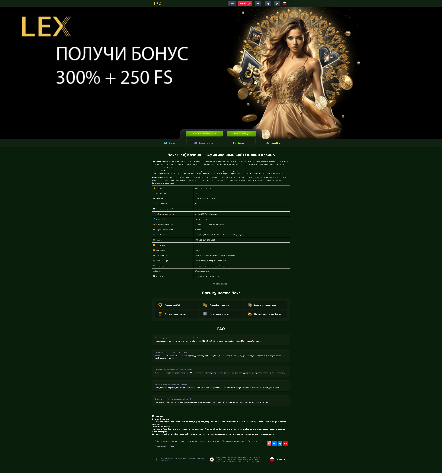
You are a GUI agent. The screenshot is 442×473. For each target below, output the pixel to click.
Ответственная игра (209, 441)
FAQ (172, 446)
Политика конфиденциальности (169, 441)
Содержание (160, 446)
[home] (158, 3)
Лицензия (252, 441)
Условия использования (233, 441)
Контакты (192, 441)
